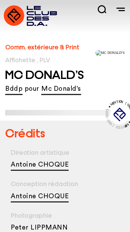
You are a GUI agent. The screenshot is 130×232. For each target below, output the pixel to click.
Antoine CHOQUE (40, 164)
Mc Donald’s (61, 89)
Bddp (14, 89)
